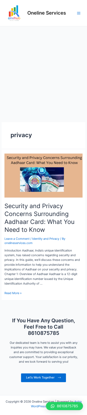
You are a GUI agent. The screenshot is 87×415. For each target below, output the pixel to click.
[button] (64, 406)
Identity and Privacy (45, 239)
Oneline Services (46, 13)
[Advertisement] (43, 72)
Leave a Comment (17, 239)
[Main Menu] (78, 13)
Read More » (13, 293)
